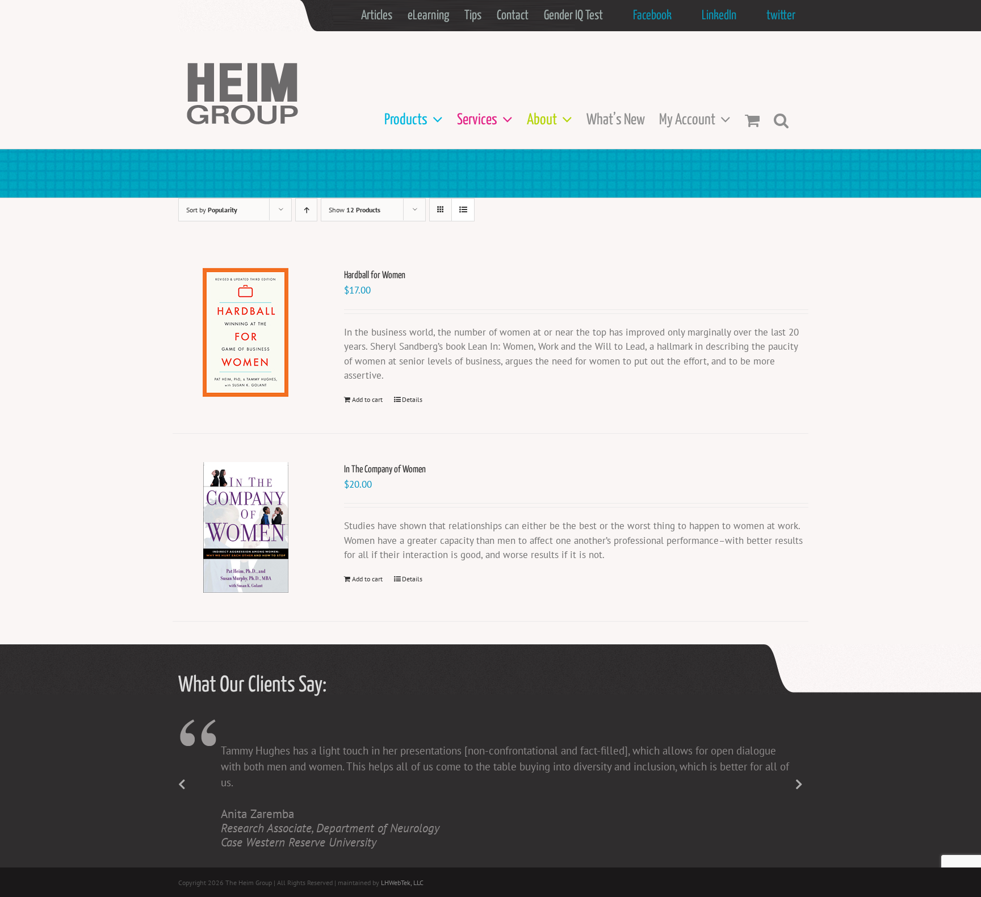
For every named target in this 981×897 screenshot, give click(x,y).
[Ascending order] (306, 209)
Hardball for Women (374, 275)
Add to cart (367, 399)
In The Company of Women (385, 470)
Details (412, 399)
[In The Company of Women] (246, 527)
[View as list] (463, 210)
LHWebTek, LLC (402, 882)
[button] (781, 120)
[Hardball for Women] (246, 332)
